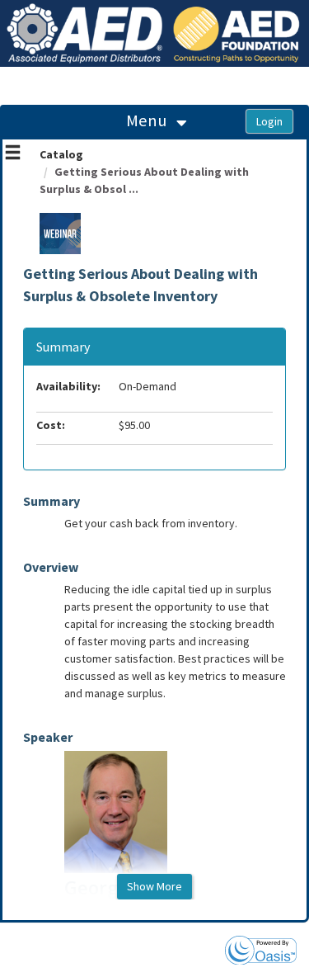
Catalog (61, 154)
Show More (154, 886)
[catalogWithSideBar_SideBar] (13, 154)
